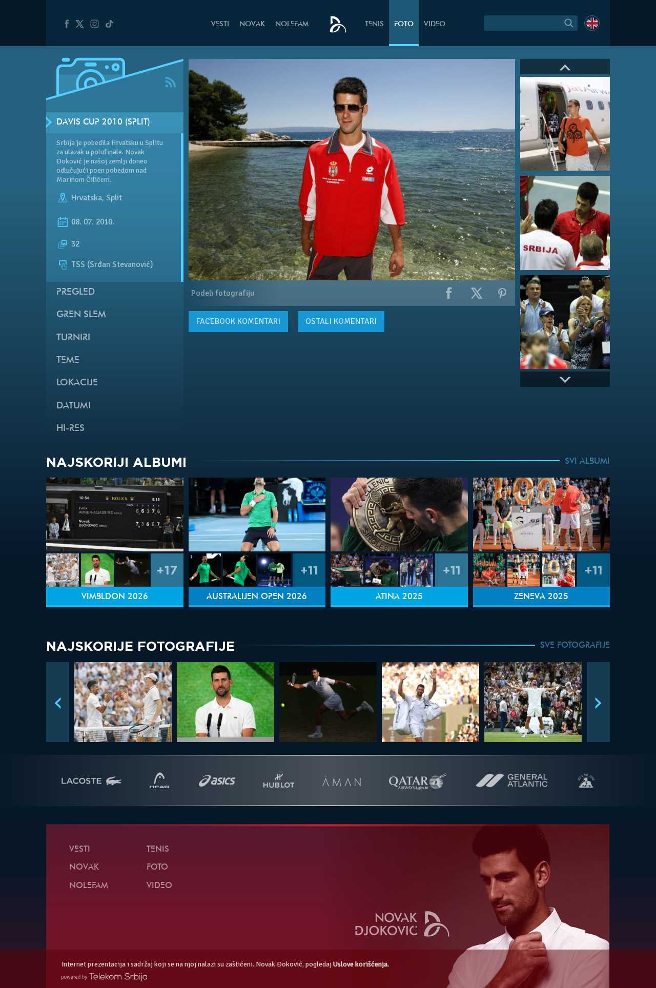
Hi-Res (70, 429)
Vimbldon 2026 (114, 597)
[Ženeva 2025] (541, 515)
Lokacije (77, 383)
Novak (252, 24)
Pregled (75, 292)
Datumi (73, 406)
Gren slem (81, 315)
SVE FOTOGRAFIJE (575, 646)
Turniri (73, 338)
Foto (404, 24)
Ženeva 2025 (541, 597)
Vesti (220, 24)
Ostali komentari (341, 321)
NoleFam (292, 24)
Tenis (374, 24)
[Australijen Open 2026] (257, 515)
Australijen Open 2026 (257, 597)
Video (434, 24)
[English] (592, 23)
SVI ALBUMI (587, 462)
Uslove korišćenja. (361, 964)
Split (114, 198)
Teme (67, 360)
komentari (238, 321)
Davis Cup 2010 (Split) (103, 122)
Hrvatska (86, 198)
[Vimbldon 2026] (114, 515)
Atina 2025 (399, 597)
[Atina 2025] (399, 515)
